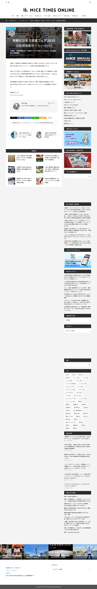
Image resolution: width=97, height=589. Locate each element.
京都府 (43, 122)
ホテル (79, 392)
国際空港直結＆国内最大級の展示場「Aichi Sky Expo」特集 (76, 513)
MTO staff (18, 122)
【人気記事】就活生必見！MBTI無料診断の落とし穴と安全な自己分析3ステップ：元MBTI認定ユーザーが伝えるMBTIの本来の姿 (77, 283)
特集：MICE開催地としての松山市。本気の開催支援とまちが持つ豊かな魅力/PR (77, 529)
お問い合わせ (75, 15)
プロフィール (51, 103)
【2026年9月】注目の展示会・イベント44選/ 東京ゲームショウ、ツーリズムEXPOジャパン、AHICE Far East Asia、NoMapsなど (77, 476)
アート (85, 377)
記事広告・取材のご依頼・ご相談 (72, 110)
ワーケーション (70, 401)
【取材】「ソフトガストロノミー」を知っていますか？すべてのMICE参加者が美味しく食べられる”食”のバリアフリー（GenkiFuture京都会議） (77, 209)
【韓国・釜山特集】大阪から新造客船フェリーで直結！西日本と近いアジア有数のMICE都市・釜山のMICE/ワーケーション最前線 (77, 523)
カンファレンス (70, 386)
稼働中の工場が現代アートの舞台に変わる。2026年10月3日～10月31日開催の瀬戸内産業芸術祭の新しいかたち (77, 456)
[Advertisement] (74, 189)
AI (67, 374)
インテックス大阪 (71, 383)
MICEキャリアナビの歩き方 (71, 105)
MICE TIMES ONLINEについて (71, 97)
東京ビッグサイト (71, 422)
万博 (80, 401)
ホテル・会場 (47, 15)
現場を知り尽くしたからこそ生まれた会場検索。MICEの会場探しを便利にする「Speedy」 (76, 504)
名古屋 (68, 407)
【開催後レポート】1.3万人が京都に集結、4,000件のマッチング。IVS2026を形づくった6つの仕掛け (77, 437)
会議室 (75, 404)
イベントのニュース (11, 28)
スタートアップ (70, 389)
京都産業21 (47, 122)
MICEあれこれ (38, 15)
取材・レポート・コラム (26, 15)
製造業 (75, 425)
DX (73, 374)
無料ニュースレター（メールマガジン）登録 (75, 113)
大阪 (86, 407)
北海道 (84, 404)
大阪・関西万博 (77, 410)
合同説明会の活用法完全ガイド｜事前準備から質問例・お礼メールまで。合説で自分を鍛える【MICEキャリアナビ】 (77, 308)
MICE (81, 374)
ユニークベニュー (71, 398)
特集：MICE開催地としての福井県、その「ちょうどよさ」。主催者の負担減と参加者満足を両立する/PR (77, 500)
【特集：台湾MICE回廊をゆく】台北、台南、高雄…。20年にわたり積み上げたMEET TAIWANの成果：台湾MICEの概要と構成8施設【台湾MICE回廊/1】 (77, 216)
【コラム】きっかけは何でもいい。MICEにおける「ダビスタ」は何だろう (76, 485)
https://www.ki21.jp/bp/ (16, 95)
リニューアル (83, 398)
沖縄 (68, 425)
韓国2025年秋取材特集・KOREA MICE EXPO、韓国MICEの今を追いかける (77, 509)
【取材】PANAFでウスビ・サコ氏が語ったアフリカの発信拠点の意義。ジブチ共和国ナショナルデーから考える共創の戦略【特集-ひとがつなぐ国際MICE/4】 (77, 223)
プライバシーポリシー (11, 570)
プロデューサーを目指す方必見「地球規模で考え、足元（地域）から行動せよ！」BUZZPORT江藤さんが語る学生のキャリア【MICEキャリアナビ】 (77, 302)
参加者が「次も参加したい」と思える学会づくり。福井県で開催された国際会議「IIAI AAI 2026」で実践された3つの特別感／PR (77, 230)
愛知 (78, 416)
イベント (69, 380)
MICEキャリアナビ (57, 15)
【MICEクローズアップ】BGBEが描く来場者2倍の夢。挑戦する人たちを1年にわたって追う (77, 518)
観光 (84, 425)
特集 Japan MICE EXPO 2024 (72, 532)
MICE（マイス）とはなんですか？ (72, 99)
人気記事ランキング (69, 102)
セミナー (82, 389)
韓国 (75, 428)
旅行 (86, 416)
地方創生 (77, 407)
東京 (68, 419)
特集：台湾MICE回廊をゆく (71, 496)
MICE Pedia (66, 15)
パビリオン (69, 392)
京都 (41, 122)
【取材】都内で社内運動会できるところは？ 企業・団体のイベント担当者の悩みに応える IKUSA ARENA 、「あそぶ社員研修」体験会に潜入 (77, 243)
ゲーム (80, 386)
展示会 (51, 122)
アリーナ (76, 377)
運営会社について (68, 123)
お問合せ (8, 573)
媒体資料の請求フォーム (70, 115)
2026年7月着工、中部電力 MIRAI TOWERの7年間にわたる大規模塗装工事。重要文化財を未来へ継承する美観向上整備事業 (77, 446)
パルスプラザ (37, 122)
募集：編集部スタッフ (69, 107)
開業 (68, 428)
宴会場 (68, 413)
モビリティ (77, 395)
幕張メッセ (69, 416)
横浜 (81, 422)
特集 (17, 15)
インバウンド (83, 383)
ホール (68, 395)
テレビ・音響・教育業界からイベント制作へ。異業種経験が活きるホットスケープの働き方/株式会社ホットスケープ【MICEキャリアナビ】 (77, 289)
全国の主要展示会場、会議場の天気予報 (74, 118)
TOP (13, 15)
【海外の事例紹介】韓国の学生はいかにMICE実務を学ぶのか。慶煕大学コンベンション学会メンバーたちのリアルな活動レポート (77, 277)
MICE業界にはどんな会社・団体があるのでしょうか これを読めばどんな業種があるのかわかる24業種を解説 (77, 296)
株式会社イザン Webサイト (13, 568)
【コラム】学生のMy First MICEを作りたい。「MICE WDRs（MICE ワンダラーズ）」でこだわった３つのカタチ (77, 236)
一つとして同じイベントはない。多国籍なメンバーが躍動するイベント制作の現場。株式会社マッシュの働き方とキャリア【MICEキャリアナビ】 (77, 466)
